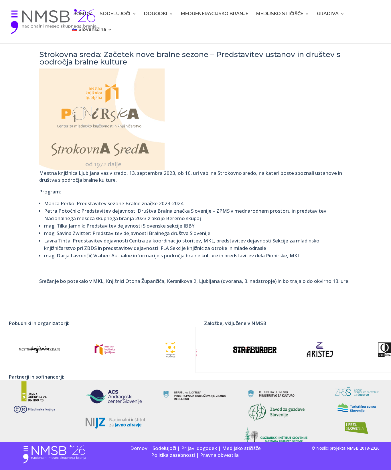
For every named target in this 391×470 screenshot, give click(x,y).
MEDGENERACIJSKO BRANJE (214, 14)
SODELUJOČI (115, 14)
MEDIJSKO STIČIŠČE (279, 14)
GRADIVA (328, 14)
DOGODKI (155, 14)
